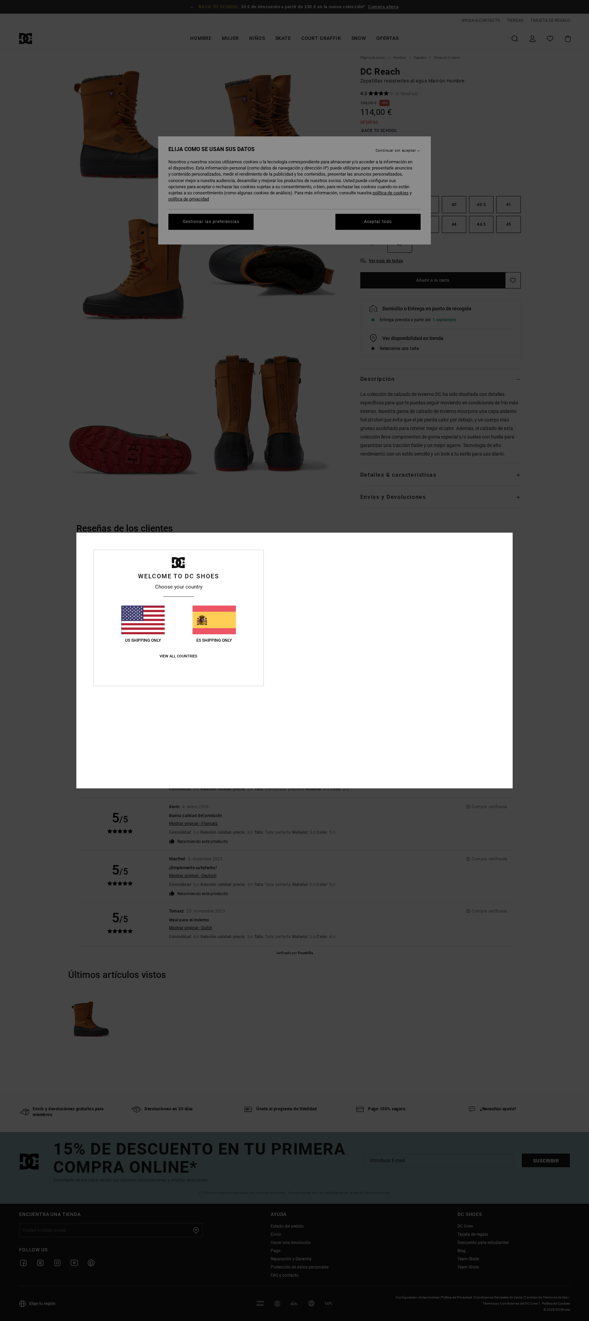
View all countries (178, 656)
